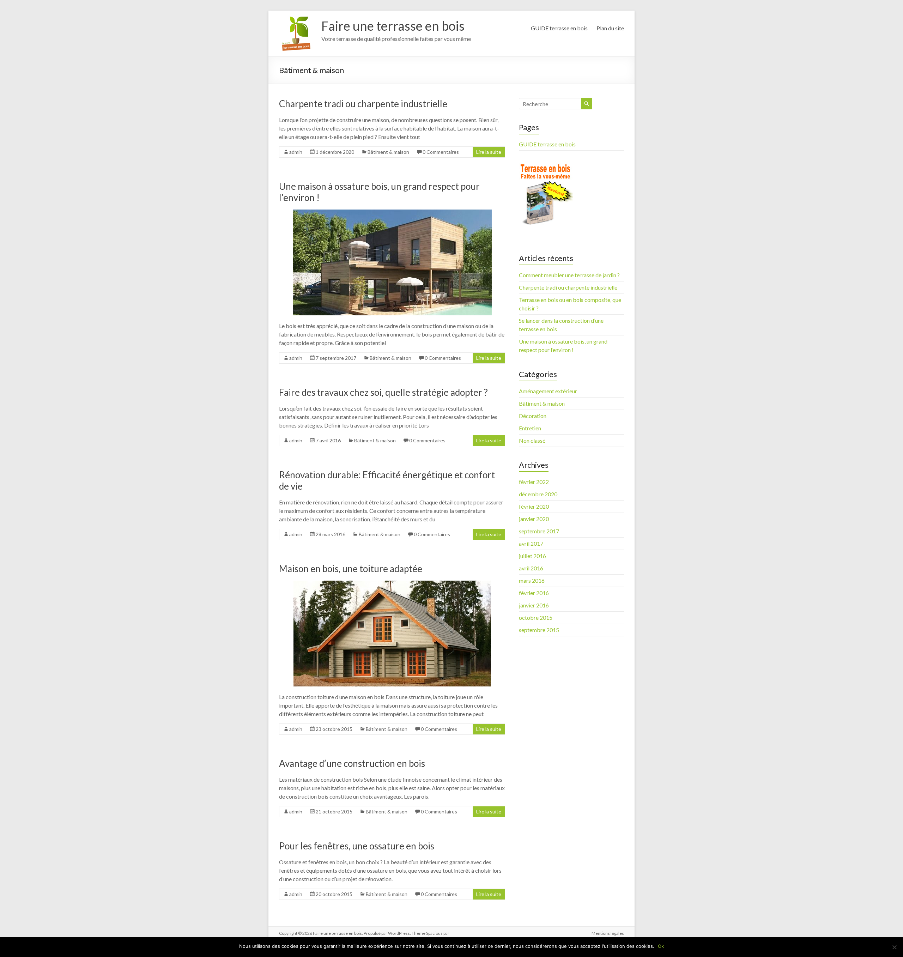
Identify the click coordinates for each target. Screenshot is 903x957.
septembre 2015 (539, 629)
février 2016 (534, 592)
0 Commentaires (441, 152)
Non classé (532, 440)
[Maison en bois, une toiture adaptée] (392, 584)
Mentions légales (608, 933)
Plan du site (610, 28)
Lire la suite (488, 152)
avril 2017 (531, 543)
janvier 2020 (534, 518)
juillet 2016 (532, 555)
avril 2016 (531, 568)
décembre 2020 (538, 494)
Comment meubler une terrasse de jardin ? (569, 275)
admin (295, 152)
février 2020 (534, 506)
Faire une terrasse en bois (393, 26)
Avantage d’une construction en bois (352, 763)
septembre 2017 (539, 531)
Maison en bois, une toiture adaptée (350, 568)
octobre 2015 (535, 617)
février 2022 (534, 481)
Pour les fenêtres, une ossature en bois (356, 846)
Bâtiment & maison (388, 152)
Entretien (530, 428)
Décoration (532, 415)
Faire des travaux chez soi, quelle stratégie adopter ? (383, 392)
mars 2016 (532, 580)
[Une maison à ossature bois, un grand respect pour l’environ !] (392, 213)
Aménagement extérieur (548, 391)
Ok (661, 946)
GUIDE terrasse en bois (559, 28)
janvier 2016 (534, 605)
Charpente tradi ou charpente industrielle (363, 103)
